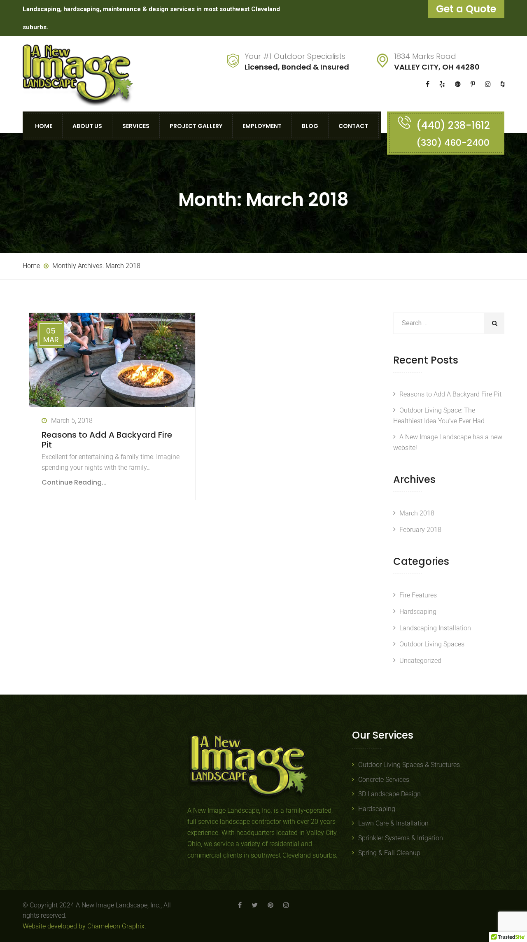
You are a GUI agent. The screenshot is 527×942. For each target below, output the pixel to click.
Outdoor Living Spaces (431, 644)
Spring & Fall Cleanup (389, 853)
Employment (262, 125)
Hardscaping (417, 612)
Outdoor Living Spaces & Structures (409, 765)
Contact (353, 125)
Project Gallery (196, 125)
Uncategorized (420, 661)
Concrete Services (383, 779)
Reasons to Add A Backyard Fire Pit (107, 439)
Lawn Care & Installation (393, 823)
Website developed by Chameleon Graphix (84, 926)
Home (43, 125)
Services (135, 125)
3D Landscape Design (389, 794)
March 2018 (416, 513)
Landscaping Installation (435, 628)
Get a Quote (466, 9)
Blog (310, 125)
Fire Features (418, 595)
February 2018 (420, 530)
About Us (87, 125)
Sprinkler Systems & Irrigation (400, 838)
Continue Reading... (74, 482)
